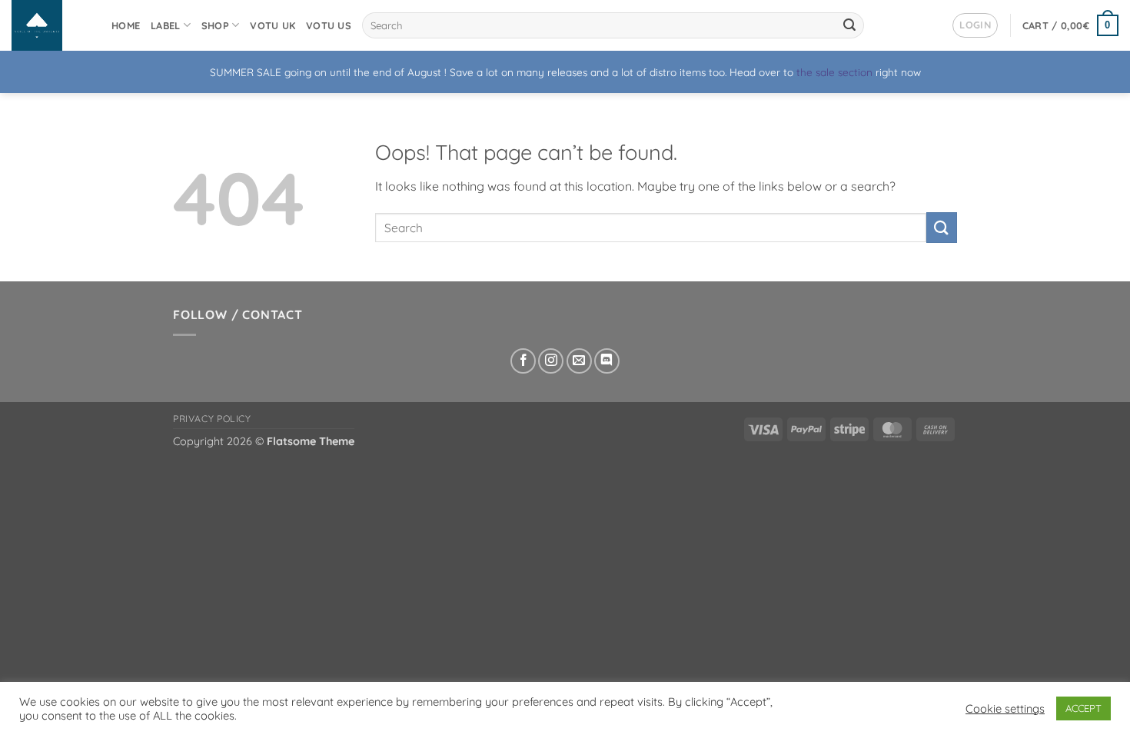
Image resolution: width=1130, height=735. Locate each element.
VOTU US (328, 25)
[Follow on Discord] (607, 361)
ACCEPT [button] (1083, 708)
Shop (215, 25)
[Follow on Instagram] (550, 361)
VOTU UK (272, 25)
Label (165, 25)
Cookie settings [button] (1005, 709)
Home (125, 25)
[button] (975, 25)
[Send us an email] (579, 361)
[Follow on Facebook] (523, 361)
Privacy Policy (212, 418)
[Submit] (849, 25)
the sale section (834, 71)
